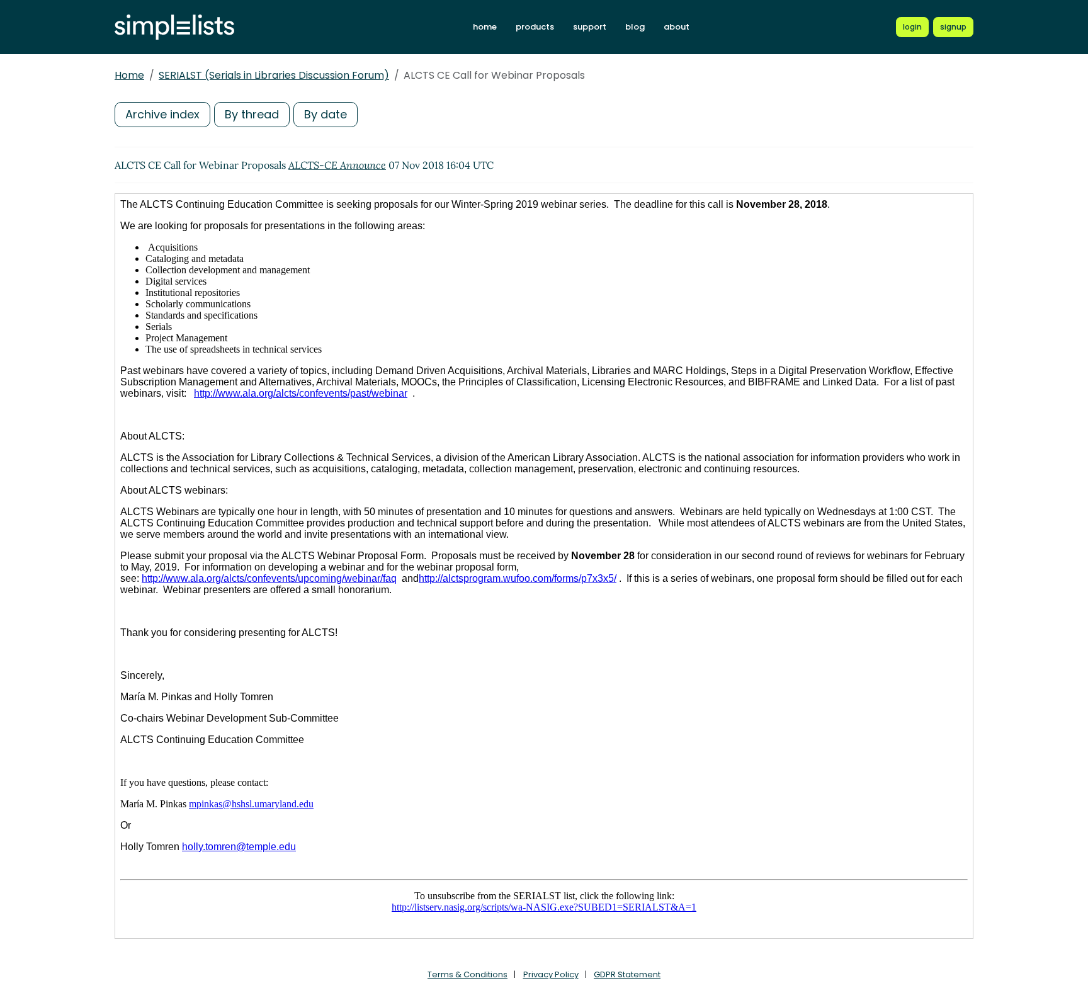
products (535, 27)
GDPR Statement (627, 974)
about (676, 27)
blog (635, 27)
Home (129, 75)
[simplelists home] (174, 27)
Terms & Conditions (467, 974)
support (589, 27)
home (485, 27)
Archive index (162, 114)
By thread (252, 114)
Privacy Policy (551, 974)
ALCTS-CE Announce (337, 165)
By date (325, 114)
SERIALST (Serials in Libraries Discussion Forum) (274, 75)
